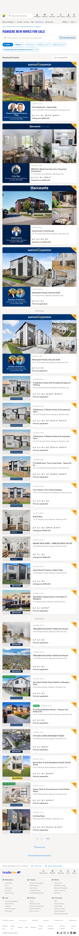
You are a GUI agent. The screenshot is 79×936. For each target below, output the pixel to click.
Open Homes (33, 888)
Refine (8, 45)
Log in (74, 16)
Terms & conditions (51, 927)
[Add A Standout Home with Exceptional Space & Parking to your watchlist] (74, 379)
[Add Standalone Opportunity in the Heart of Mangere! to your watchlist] (74, 593)
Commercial (49, 22)
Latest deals (8, 883)
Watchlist (52, 873)
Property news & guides (36, 883)
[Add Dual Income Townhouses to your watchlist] (74, 188)
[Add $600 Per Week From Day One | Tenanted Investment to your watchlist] (74, 126)
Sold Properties (34, 885)
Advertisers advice (10, 908)
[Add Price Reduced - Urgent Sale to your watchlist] (74, 64)
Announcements (59, 904)
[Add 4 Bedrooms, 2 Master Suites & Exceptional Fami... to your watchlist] (74, 406)
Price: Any (29, 45)
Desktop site (4, 927)
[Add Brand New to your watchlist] (74, 513)
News (26, 927)
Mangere (18, 45)
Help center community (61, 913)
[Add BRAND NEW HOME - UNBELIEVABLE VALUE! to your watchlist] (74, 539)
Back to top (40, 847)
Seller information (59, 911)
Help (55, 901)
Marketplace (9, 880)
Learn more (38, 866)
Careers (20, 927)
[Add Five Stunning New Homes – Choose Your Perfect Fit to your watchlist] (74, 705)
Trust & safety (58, 906)
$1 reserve (8, 890)
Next (48, 838)
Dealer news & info (59, 890)
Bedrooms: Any (43, 45)
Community (58, 898)
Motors (56, 880)
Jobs (6, 898)
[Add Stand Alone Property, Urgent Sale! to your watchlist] (74, 566)
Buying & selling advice (60, 888)
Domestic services (35, 904)
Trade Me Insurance (8, 920)
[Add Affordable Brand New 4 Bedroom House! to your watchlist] (74, 625)
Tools (72, 22)
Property (32, 880)
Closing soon (8, 888)
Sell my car (57, 893)
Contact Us (73, 927)
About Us (13, 927)
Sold (32, 22)
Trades (32, 901)
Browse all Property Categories (39, 855)
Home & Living (9, 893)
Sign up (68, 16)
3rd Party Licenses (59, 908)
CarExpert (46, 920)
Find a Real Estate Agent (37, 893)
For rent (26, 22)
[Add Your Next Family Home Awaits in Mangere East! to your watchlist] (74, 678)
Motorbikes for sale (60, 885)
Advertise (33, 927)
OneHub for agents (35, 890)
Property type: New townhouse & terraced (18, 49)
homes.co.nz (23, 920)
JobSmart (8, 906)
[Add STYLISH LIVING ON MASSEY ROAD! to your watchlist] (74, 732)
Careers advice (9, 904)
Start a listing (43, 873)
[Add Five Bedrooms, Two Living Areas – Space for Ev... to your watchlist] (74, 459)
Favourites (61, 873)
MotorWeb (35, 920)
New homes (39, 22)
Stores (7, 885)
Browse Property (8, 22)
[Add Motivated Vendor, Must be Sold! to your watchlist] (74, 250)
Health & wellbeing (35, 908)
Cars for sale (58, 883)
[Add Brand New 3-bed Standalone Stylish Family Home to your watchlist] (74, 759)
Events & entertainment (37, 906)
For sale (19, 22)
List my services (34, 911)
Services (32, 898)
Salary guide (8, 911)
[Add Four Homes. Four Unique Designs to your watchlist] (74, 486)
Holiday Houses (58, 920)
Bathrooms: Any (58, 45)
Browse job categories (11, 901)
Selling (64, 22)
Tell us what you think (55, 866)
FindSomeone (73, 920)
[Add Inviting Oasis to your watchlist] (74, 812)
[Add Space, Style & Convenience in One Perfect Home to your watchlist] (74, 785)
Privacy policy (41, 927)
